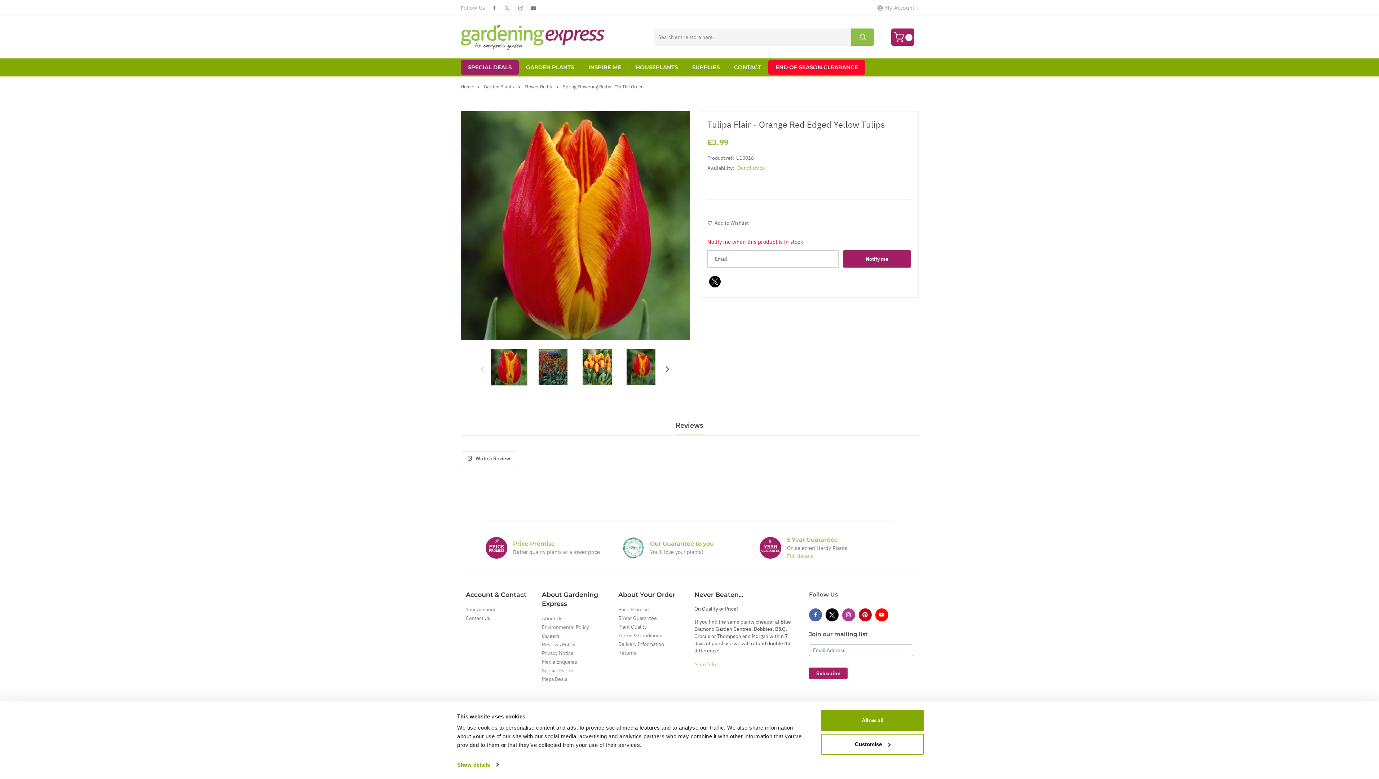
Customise (868, 744)
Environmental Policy (565, 627)
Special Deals (490, 67)
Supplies (706, 67)
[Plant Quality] (633, 548)
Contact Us (478, 618)
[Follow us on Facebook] (494, 8)
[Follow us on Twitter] (507, 8)
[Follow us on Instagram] (520, 8)
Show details (473, 765)
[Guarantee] (770, 548)
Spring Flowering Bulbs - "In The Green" (604, 87)
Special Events (558, 670)
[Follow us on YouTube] (533, 8)
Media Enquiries (559, 662)
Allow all (872, 720)
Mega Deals (554, 679)
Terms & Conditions (640, 635)
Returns (627, 653)
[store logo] (533, 37)
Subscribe (828, 673)
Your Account (481, 609)
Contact (747, 67)
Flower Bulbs (538, 87)
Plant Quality (632, 627)
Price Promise (633, 609)
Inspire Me (604, 67)
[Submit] (862, 37)
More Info (705, 664)
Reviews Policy (558, 644)
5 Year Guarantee (637, 618)
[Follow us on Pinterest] (865, 614)
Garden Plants (550, 67)
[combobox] (764, 37)
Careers (551, 636)
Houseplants (657, 67)
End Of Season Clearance (816, 67)
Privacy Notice (558, 653)
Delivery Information (641, 644)
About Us (552, 618)
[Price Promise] (496, 548)
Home (467, 87)
